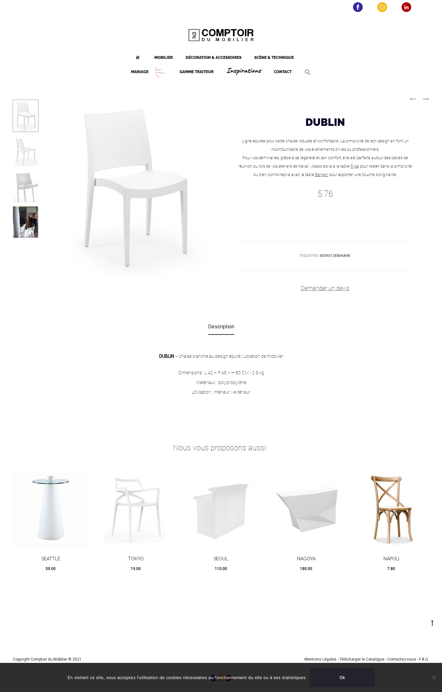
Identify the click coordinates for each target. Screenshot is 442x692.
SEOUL (221, 558)
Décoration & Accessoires (213, 57)
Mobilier (163, 57)
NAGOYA (306, 558)
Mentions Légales (320, 659)
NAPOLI (391, 558)
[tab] (221, 327)
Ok (342, 677)
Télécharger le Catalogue (361, 659)
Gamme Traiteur (197, 72)
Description (221, 327)
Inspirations (244, 71)
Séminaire (341, 256)
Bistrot (326, 256)
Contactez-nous (401, 659)
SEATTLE (50, 558)
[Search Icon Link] (307, 72)
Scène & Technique (274, 57)
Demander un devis (325, 288)
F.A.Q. (424, 659)
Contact (283, 72)
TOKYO (136, 558)
